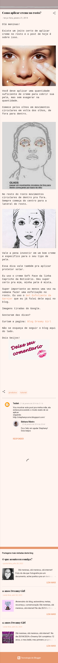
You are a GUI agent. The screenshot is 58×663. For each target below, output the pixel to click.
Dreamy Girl (18, 4)
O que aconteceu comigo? (17, 559)
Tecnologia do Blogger (31, 658)
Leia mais (51, 582)
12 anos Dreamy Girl (13, 622)
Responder (18, 439)
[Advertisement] (29, 513)
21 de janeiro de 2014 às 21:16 (31, 403)
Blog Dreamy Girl (39, 321)
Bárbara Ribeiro (28, 422)
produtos (13, 392)
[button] (54, 13)
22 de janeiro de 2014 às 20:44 (33, 424)
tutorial (23, 392)
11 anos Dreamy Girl (13, 591)
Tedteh (16, 403)
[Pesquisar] (54, 5)
